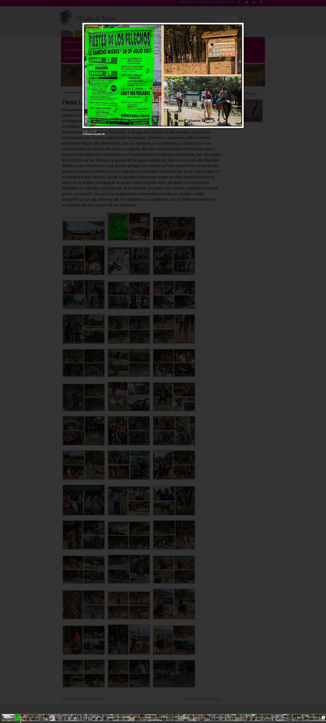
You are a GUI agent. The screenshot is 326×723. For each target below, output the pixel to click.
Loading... (164, 75)
